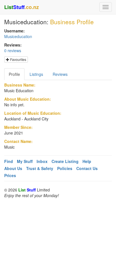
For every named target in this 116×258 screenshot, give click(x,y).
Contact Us (87, 168)
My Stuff (25, 161)
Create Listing (65, 161)
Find (8, 161)
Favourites (17, 59)
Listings (36, 74)
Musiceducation (18, 36)
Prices (10, 175)
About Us (13, 168)
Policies (64, 168)
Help (86, 161)
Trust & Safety (39, 168)
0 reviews (12, 50)
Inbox (42, 161)
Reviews (60, 74)
